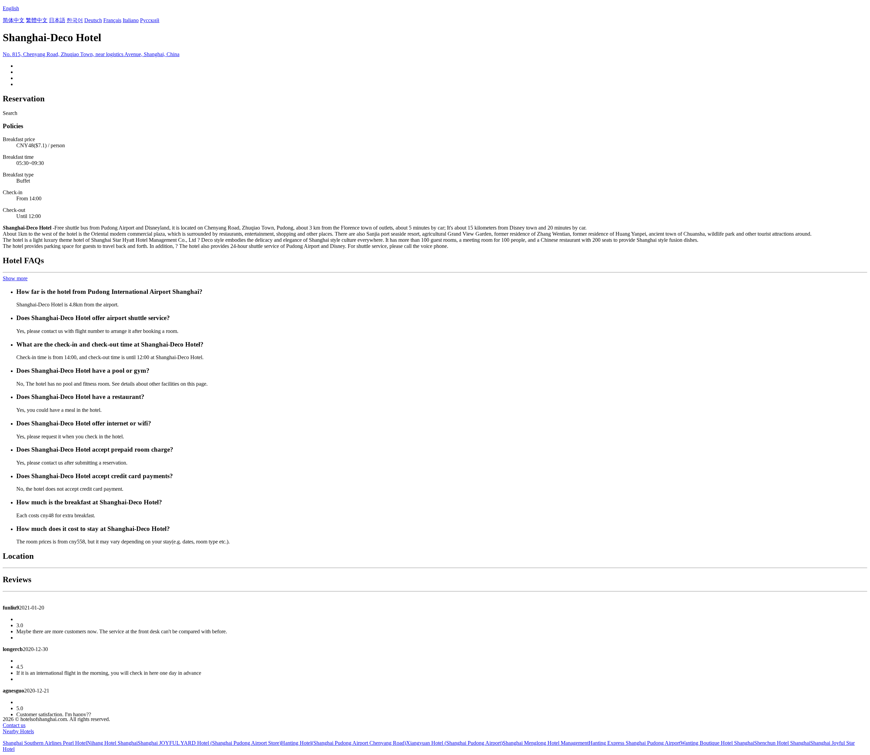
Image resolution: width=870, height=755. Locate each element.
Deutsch (93, 20)
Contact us (14, 725)
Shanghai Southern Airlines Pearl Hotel (45, 743)
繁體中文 (37, 20)
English (11, 8)
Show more (15, 278)
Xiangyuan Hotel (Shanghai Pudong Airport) (454, 743)
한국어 (75, 20)
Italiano (131, 20)
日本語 (57, 20)
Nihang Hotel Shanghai (112, 743)
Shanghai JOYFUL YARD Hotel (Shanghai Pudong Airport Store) (209, 743)
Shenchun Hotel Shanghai (782, 743)
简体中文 (13, 20)
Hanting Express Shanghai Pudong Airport (634, 743)
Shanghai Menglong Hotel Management (546, 743)
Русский (149, 20)
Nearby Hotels (18, 731)
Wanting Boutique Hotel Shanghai (717, 743)
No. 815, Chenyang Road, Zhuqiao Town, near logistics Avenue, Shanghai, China (91, 54)
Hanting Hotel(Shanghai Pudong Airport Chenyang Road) (343, 743)
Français (112, 20)
